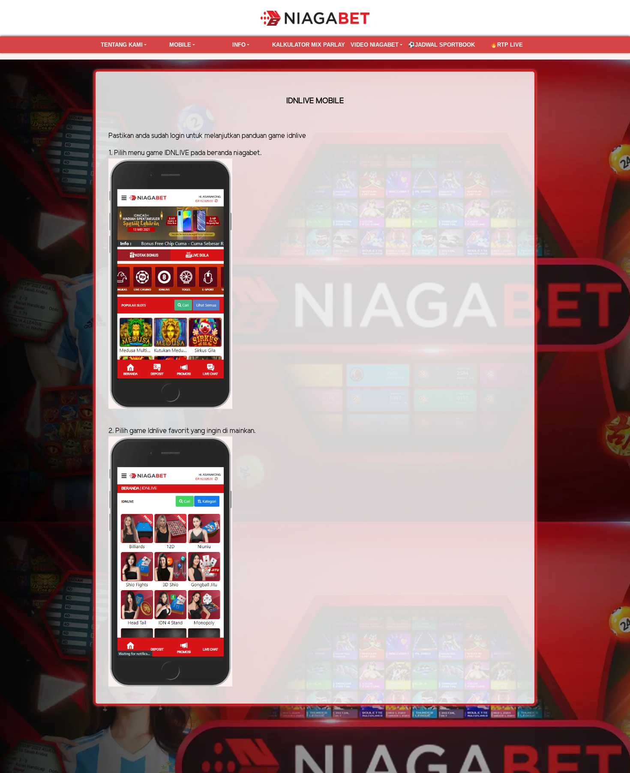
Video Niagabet (375, 45)
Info (239, 45)
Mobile (180, 45)
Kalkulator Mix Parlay (308, 45)
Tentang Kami (122, 45)
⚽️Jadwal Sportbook (441, 45)
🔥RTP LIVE (506, 45)
